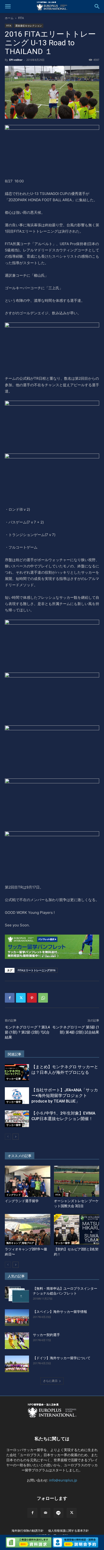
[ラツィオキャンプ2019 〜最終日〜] (27, 1229)
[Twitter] (21, 998)
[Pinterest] (32, 998)
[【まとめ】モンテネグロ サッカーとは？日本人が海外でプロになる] (17, 1072)
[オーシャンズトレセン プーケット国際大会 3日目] (76, 1181)
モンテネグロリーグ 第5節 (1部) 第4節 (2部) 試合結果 (75, 1029)
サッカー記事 (13, 1078)
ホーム (9, 18)
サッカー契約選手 (46, 1335)
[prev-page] (8, 1137)
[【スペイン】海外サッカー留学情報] (17, 1317)
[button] (7, 6)
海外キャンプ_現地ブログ (20, 1243)
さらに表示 (50, 1381)
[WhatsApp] (43, 998)
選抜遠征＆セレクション (28, 25)
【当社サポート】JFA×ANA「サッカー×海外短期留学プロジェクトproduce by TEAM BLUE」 (64, 1095)
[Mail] (45, 1513)
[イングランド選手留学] (27, 1181)
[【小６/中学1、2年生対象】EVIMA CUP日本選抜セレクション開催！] (17, 1118)
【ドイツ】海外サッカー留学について (61, 1358)
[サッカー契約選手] (17, 1340)
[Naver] (58, 1513)
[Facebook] (10, 998)
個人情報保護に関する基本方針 (68, 1531)
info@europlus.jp (63, 1480)
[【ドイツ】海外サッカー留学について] (17, 1364)
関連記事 (14, 1054)
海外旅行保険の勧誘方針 (28, 1531)
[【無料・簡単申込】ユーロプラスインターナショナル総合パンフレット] (17, 1294)
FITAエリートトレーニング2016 (36, 970)
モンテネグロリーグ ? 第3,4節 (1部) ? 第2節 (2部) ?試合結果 (27, 1032)
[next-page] (16, 1137)
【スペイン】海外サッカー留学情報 (60, 1312)
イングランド (13, 1194)
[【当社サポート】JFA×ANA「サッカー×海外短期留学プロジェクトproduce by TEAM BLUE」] (17, 1095)
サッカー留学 (13, 1101)
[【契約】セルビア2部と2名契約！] (76, 1229)
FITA (21, 18)
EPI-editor (15, 60)
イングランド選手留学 (22, 1201)
